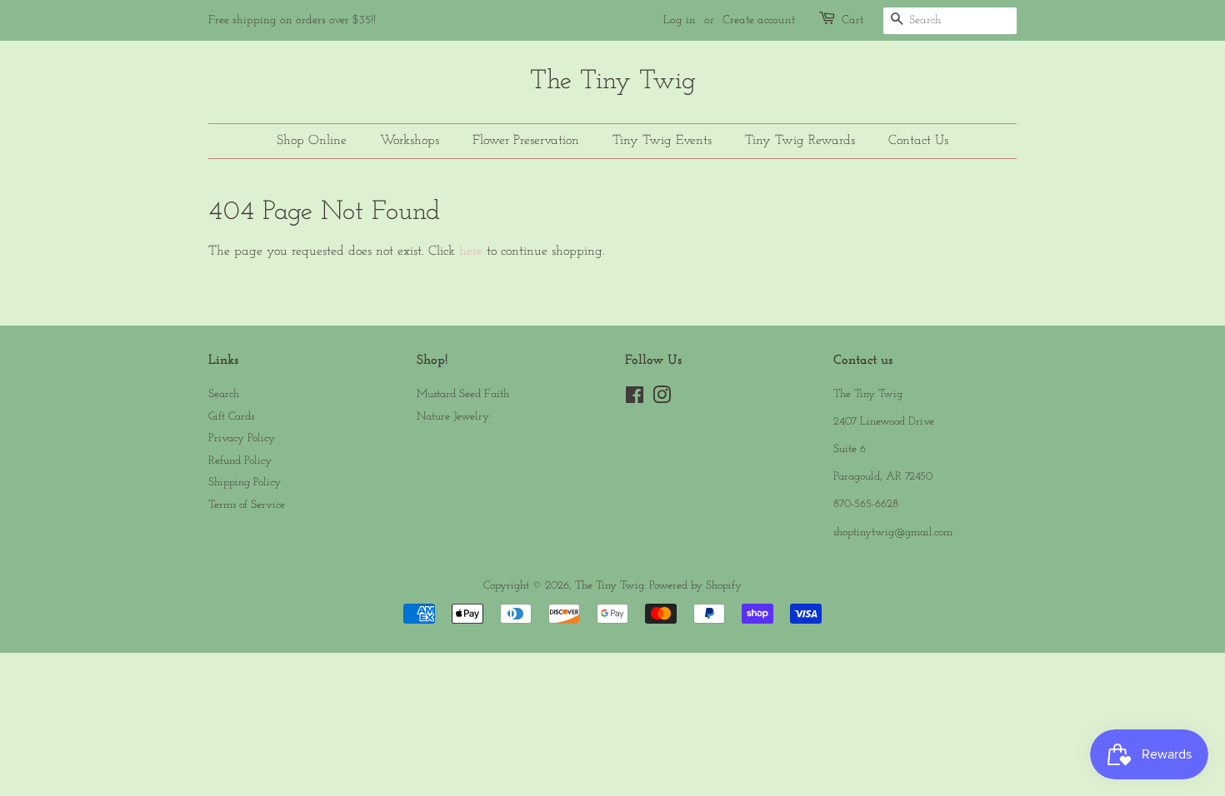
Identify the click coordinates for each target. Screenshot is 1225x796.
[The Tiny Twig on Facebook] (634, 399)
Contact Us (918, 140)
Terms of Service (246, 505)
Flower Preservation (525, 140)
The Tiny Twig (613, 81)
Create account (758, 20)
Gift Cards (231, 416)
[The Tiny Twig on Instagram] (661, 399)
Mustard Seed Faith (463, 394)
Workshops (409, 140)
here (470, 251)
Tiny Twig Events (662, 140)
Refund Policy (240, 460)
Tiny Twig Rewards (800, 140)
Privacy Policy (241, 438)
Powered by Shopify (695, 585)
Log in (679, 20)
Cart (852, 20)
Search (223, 394)
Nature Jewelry (453, 416)
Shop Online (312, 140)
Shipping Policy (244, 482)
